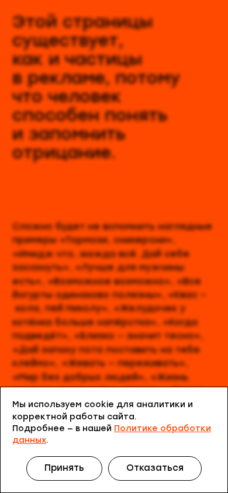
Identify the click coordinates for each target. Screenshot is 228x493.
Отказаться (155, 468)
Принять (64, 468)
